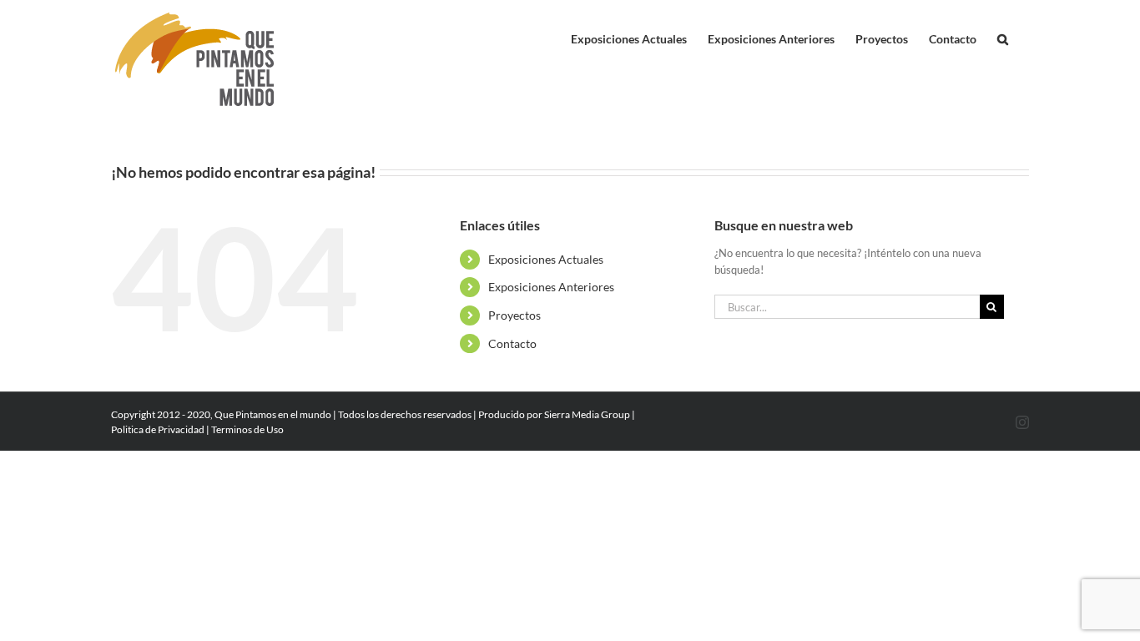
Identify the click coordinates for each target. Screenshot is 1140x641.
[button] (1002, 35)
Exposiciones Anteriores (551, 287)
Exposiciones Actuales (545, 259)
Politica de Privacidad (157, 429)
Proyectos (514, 315)
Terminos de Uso (247, 429)
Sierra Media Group (587, 414)
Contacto (512, 343)
